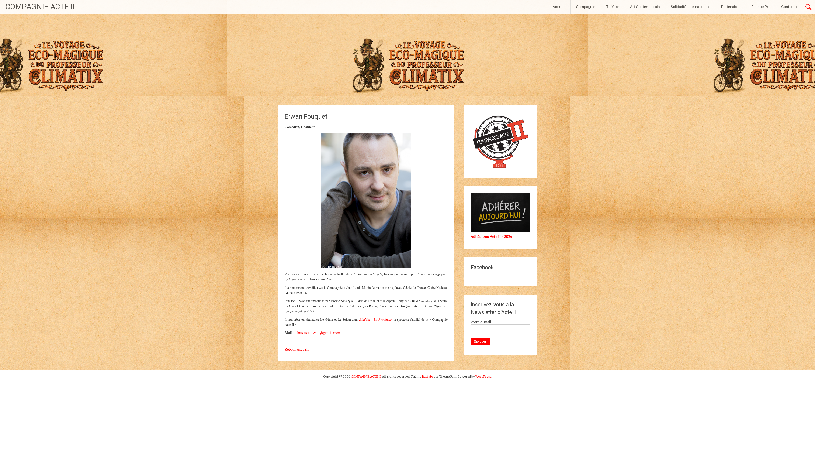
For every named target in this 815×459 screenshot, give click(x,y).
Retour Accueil (297, 349)
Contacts (789, 6)
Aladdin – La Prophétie (375, 319)
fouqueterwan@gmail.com (318, 333)
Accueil (559, 6)
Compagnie (585, 6)
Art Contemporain (645, 6)
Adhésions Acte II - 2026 (491, 236)
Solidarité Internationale (690, 6)
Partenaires (731, 6)
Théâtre (612, 6)
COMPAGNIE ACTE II (39, 6)
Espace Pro (760, 6)
